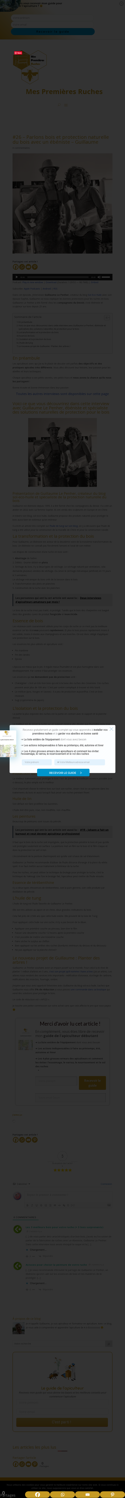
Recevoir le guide (62, 772)
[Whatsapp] (62, 1494)
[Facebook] (37, 1494)
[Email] (87, 1494)
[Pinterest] (112, 1494)
